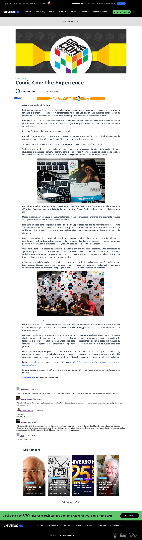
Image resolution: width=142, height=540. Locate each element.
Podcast (28, 12)
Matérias (73, 12)
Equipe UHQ (29, 91)
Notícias (52, 12)
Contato (33, 3)
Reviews (62, 12)
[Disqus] (71, 413)
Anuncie (25, 3)
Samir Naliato (28, 378)
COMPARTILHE (17, 97)
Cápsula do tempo (100, 12)
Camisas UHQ (40, 12)
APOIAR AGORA (130, 516)
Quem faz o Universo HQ (13, 3)
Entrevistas (84, 12)
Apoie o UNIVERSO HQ (122, 12)
